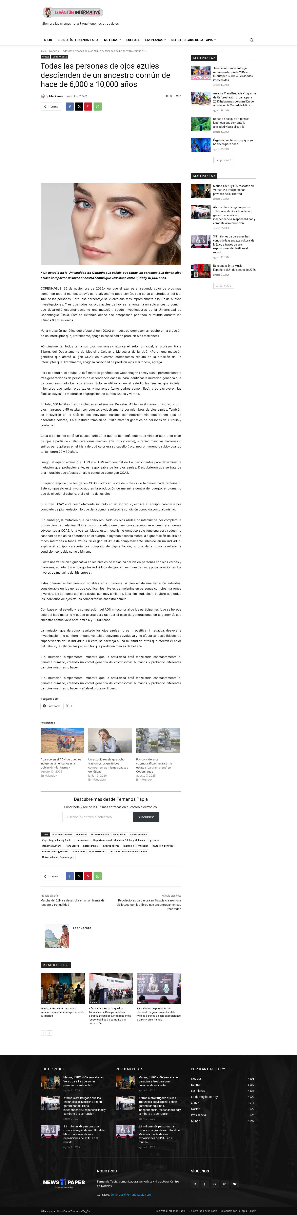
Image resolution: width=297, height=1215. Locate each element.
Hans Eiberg (72, 845)
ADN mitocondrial (62, 834)
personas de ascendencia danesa (128, 851)
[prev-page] (43, 1033)
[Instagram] (225, 1184)
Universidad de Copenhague (58, 856)
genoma (154, 840)
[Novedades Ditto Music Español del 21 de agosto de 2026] (201, 271)
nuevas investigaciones (55, 851)
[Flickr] (215, 1184)
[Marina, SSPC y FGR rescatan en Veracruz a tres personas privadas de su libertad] (63, 988)
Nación (45, 1002)
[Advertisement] (111, 145)
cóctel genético (138, 834)
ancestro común (100, 834)
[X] (79, 106)
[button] (251, 40)
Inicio (44, 51)
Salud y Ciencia (60, 56)
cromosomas (82, 840)
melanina (128, 845)
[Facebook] (70, 106)
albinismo (81, 834)
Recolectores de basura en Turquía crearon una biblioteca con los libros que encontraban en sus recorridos (149, 905)
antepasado (119, 834)
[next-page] (49, 1033)
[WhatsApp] (98, 106)
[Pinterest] (88, 106)
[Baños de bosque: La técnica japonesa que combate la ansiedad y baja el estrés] (201, 124)
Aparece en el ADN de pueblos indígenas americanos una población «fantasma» (61, 763)
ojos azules (79, 851)
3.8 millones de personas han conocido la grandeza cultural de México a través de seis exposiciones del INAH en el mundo (233, 244)
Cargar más (222, 160)
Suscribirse (146, 817)
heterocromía (91, 845)
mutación (143, 845)
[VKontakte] (235, 1184)
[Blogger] (195, 1184)
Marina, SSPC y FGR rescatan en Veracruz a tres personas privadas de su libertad (62, 1012)
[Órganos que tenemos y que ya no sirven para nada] (201, 145)
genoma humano (52, 845)
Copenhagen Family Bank (56, 840)
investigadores (111, 845)
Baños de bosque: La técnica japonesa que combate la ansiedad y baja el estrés (231, 122)
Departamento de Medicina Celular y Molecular (119, 840)
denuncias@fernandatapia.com (131, 1194)
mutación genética (163, 845)
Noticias (54, 51)
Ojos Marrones (97, 851)
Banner (94, 1002)
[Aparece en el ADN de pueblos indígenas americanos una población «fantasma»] (62, 740)
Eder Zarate (56, 95)
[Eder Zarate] (43, 96)
